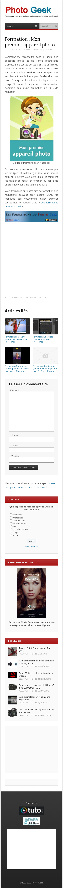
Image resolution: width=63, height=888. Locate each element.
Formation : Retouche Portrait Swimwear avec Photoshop (16, 339)
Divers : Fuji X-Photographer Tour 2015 (35, 649)
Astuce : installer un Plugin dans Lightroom (34, 698)
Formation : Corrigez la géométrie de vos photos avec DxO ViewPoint (45, 368)
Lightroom (17, 514)
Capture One (18, 520)
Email (16, 445)
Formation (40, 297)
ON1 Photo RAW (20, 529)
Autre (15, 535)
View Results (31, 546)
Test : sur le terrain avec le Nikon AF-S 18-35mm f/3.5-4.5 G (36, 686)
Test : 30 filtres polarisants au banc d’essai (36, 674)
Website (15, 455)
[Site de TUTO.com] (31, 813)
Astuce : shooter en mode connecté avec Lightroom (36, 662)
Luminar (16, 526)
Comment (15, 390)
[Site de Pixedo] (31, 824)
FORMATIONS (36, 49)
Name (16, 435)
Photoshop (17, 517)
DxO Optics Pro (19, 523)
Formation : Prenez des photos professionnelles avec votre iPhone (17, 368)
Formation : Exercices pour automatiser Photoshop (43, 339)
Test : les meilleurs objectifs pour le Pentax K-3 (36, 711)
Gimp (15, 532)
